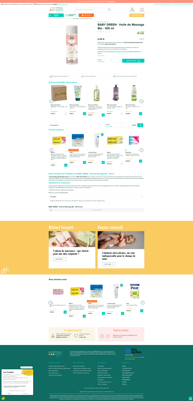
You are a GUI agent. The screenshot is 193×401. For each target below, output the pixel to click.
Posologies (53, 196)
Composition (54, 125)
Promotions (87, 15)
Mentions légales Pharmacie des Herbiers (59, 368)
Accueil (51, 18)
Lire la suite (101, 55)
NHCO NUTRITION (127, 375)
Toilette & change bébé (67, 18)
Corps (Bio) (100, 379)
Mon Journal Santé (137, 15)
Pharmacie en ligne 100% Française (182, 4)
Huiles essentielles (103, 370)
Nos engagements (53, 370)
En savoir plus (111, 1)
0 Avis (106, 31)
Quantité (100, 60)
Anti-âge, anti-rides (103, 373)
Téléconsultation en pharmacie (81, 373)
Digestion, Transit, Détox (104, 375)
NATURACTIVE (126, 370)
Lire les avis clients (63, 4)
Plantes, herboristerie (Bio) (104, 368)
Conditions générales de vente (57, 366)
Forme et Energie (102, 384)
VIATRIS (124, 382)
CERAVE (124, 384)
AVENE (124, 366)
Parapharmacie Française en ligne (163, 4)
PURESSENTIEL (126, 379)
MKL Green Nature (103, 22)
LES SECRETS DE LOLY (128, 373)
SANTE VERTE (126, 377)
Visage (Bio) (101, 366)
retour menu (190, 399)
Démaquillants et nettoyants (105, 377)
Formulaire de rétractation (55, 375)
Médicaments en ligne (72, 15)
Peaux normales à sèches (104, 382)
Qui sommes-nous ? (54, 373)
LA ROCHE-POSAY (127, 368)
